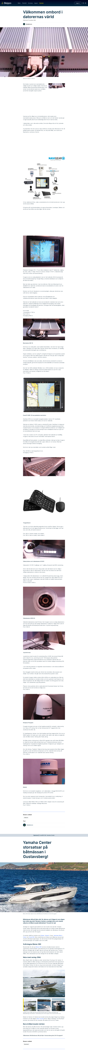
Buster (42, 935)
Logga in (78, 3)
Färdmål (24, 3)
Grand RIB (31, 937)
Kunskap (30, 3)
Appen (36, 3)
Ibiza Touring (40, 1018)
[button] (64, 983)
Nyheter (41, 3)
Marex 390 (38, 947)
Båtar (19, 3)
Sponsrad (26, 1044)
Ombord (26, 817)
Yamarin (47, 935)
